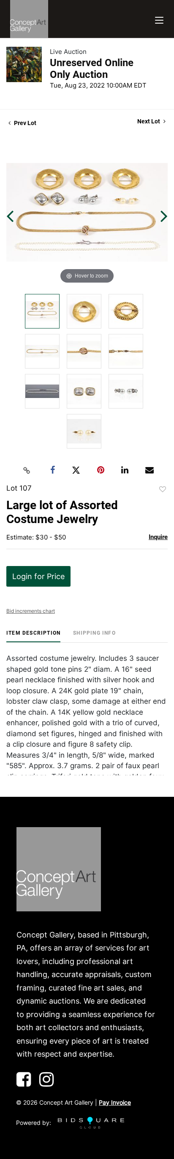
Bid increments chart (30, 611)
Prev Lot (24, 123)
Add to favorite (163, 489)
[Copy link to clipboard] (27, 470)
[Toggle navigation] (159, 19)
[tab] (33, 636)
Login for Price (38, 576)
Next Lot (149, 121)
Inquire (158, 537)
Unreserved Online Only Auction (91, 68)
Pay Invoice (115, 1102)
